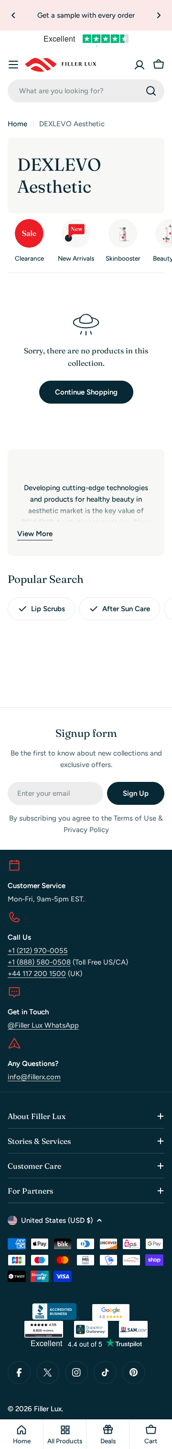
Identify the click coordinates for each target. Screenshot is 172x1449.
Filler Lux (48, 1409)
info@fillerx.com (34, 1077)
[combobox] (86, 90)
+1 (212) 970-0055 (38, 950)
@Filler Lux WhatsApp (43, 1025)
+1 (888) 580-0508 (39, 962)
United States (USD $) (57, 1220)
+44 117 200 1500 (37, 973)
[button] (13, 15)
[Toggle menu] (13, 64)
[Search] (151, 91)
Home (17, 124)
